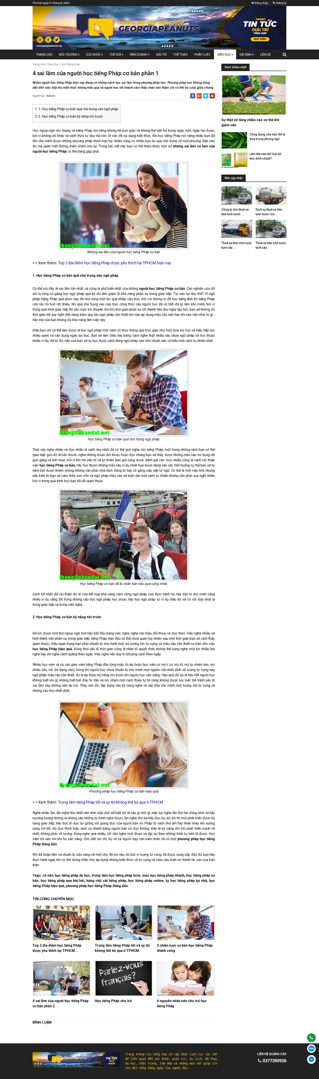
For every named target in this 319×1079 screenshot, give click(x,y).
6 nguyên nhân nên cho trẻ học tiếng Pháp (182, 1003)
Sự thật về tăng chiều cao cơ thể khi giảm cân (250, 122)
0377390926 (273, 1060)
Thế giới (115, 54)
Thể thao (180, 54)
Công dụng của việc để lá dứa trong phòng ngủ (267, 137)
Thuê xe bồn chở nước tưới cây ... (236, 245)
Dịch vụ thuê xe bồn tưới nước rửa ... (269, 212)
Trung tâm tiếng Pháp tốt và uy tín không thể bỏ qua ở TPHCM (122, 948)
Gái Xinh (246, 54)
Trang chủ (44, 54)
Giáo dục (224, 54)
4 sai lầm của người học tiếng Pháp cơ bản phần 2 (61, 1003)
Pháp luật (202, 54)
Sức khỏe (93, 54)
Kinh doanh (139, 54)
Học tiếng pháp (70, 64)
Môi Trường (68, 54)
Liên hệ (265, 54)
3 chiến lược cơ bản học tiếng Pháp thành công (185, 948)
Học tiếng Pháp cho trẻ (113, 1001)
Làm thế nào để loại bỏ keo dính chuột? (265, 156)
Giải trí (161, 54)
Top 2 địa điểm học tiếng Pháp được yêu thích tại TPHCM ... (57, 948)
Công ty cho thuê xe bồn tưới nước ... (235, 212)
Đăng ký (281, 3)
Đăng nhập (261, 3)
